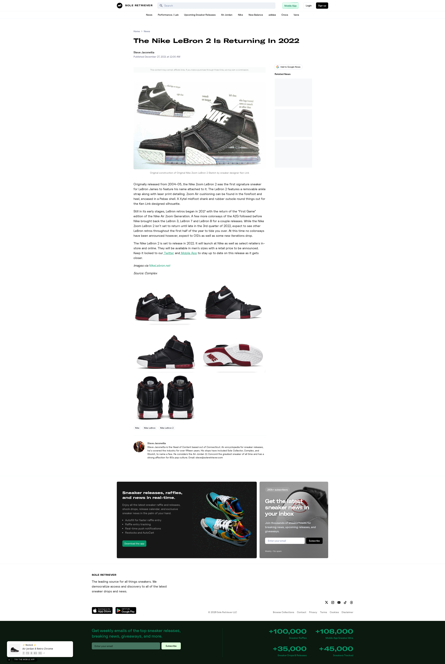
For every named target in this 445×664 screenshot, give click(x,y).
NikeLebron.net (159, 265)
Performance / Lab (168, 14)
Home (137, 31)
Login (309, 5)
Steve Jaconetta (144, 52)
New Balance (256, 14)
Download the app (134, 543)
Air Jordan (226, 14)
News (149, 14)
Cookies (334, 612)
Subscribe (314, 540)
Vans (296, 14)
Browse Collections (283, 612)
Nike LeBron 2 (166, 428)
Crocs (284, 14)
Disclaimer (347, 612)
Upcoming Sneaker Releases (200, 14)
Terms (323, 612)
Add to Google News (290, 67)
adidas (272, 14)
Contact (301, 612)
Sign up (322, 5)
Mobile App (188, 253)
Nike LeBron (150, 428)
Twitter (168, 253)
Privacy (313, 612)
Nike (240, 14)
